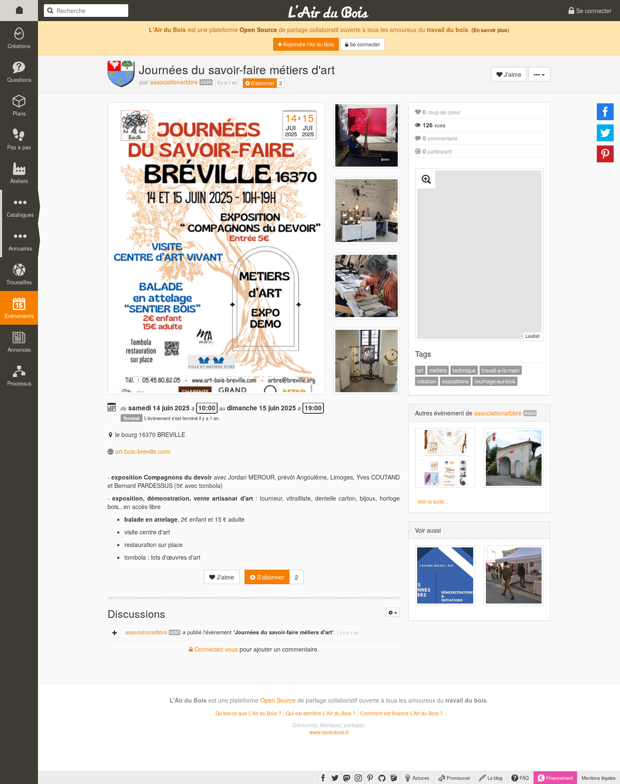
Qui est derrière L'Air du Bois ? (321, 713)
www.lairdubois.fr (329, 732)
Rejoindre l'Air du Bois (308, 44)
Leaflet (532, 335)
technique (464, 370)
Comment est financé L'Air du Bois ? (401, 713)
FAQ (523, 777)
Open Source (258, 29)
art (420, 370)
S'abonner (262, 82)
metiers (438, 370)
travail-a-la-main (501, 370)
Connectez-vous (215, 649)
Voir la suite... (433, 501)
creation (426, 381)
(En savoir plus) (490, 30)
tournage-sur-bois (494, 381)
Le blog (494, 777)
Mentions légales (599, 777)
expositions (455, 381)
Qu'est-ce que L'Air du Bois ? (248, 713)
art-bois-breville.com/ (143, 451)
